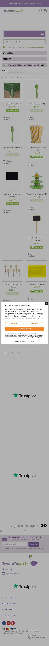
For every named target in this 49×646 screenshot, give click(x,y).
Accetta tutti (24, 329)
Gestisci (34, 323)
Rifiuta (14, 323)
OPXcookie (18, 341)
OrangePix (31, 341)
